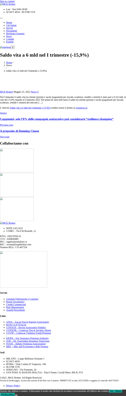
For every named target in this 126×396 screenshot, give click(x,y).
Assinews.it (81, 107)
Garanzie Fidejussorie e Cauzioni (22, 299)
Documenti (11, 30)
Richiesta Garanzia (15, 33)
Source (3, 113)
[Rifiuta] (16, 395)
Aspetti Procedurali (15, 310)
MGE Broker (6, 92)
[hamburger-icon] (1, 18)
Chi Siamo (11, 25)
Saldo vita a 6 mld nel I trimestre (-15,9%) (30, 107)
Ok (111, 391)
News (9, 36)
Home (9, 22)
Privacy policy (7, 394)
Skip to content (7, 1)
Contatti (10, 39)
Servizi (9, 28)
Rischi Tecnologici (15, 301)
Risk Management (15, 307)
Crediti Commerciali (16, 304)
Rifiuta (118, 391)
